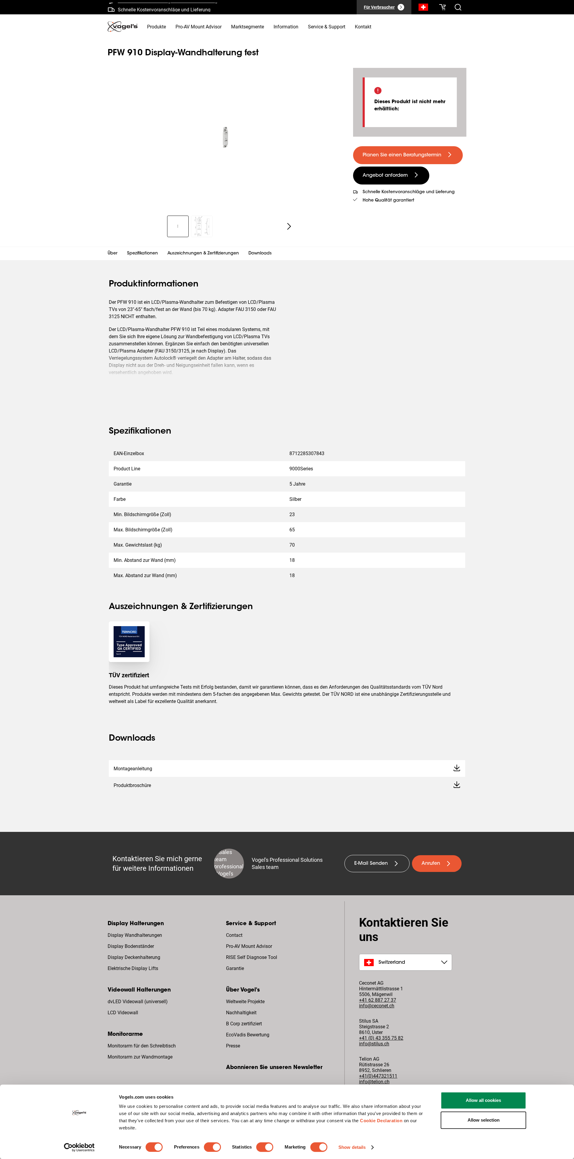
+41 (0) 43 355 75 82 (381, 1038)
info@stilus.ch (374, 1044)
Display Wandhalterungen (135, 935)
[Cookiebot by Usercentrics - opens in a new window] (79, 1147)
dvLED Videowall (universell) (138, 1001)
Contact (234, 935)
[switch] (212, 1147)
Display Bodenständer (131, 946)
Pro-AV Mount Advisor (249, 946)
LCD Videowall (123, 1012)
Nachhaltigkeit (241, 1012)
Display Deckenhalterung (134, 957)
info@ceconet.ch (376, 1006)
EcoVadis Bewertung (247, 1035)
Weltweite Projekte (245, 1001)
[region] (226, 138)
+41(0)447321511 (378, 1076)
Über (112, 253)
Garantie (235, 968)
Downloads (260, 253)
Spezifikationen (142, 253)
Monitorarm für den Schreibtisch (142, 1046)
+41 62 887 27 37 (377, 1000)
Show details (352, 1147)
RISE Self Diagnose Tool (251, 957)
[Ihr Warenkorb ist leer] (442, 7)
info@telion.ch (374, 1082)
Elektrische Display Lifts (133, 968)
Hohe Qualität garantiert (388, 201)
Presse (233, 1046)
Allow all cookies (483, 1100)
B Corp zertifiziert (244, 1024)
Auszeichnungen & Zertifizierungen (203, 253)
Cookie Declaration (381, 1120)
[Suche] (423, 8)
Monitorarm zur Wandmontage (140, 1057)
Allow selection (484, 1120)
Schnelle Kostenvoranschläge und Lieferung (164, 7)
